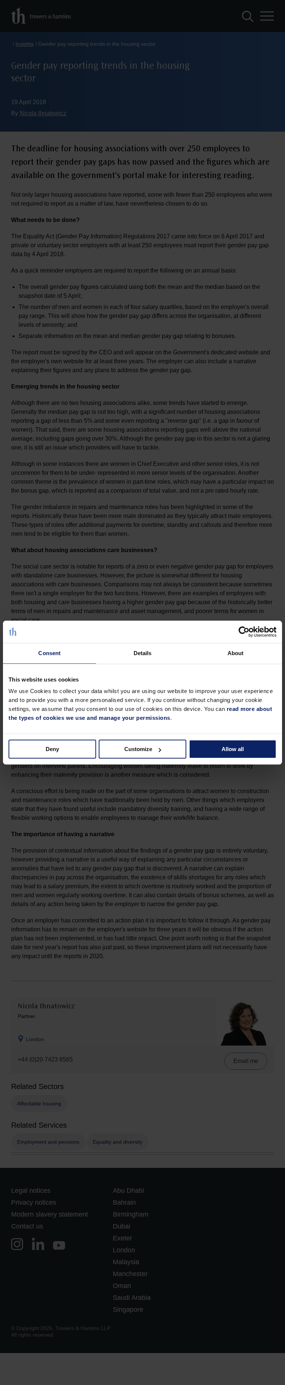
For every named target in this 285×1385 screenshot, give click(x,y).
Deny (52, 749)
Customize (138, 749)
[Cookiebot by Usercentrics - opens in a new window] (244, 631)
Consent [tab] (49, 653)
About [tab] (235, 653)
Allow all (233, 749)
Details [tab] (143, 653)
